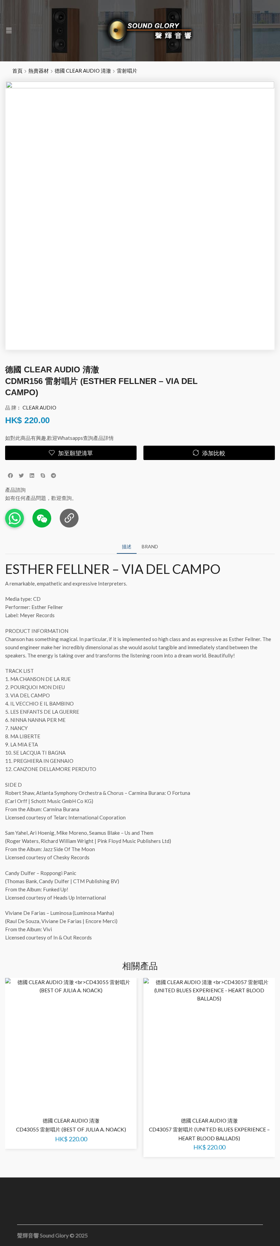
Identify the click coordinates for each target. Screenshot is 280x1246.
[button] (9, 30)
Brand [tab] (150, 546)
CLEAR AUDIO (39, 407)
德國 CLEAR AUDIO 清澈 (83, 71)
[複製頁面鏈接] (69, 518)
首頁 (17, 71)
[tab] (127, 546)
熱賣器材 (38, 71)
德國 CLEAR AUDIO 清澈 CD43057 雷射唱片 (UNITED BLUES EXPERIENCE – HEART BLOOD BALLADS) (209, 1129)
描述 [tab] (126, 546)
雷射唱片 (127, 71)
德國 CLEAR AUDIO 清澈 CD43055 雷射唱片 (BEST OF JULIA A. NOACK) (71, 1124)
